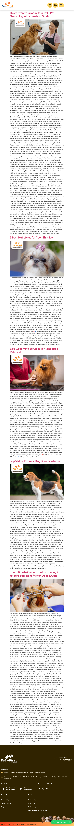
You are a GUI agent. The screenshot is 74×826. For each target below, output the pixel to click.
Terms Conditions (6, 803)
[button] (61, 822)
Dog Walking (31, 803)
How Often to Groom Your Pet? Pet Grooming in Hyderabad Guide (32, 14)
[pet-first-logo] (7, 5)
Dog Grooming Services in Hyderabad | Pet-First (35, 350)
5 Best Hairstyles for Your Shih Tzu (31, 237)
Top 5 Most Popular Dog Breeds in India (35, 461)
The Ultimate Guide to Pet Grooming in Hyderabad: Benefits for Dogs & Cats (34, 573)
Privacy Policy (5, 800)
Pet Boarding (32, 807)
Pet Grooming (32, 800)
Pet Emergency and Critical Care (37, 810)
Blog (2, 807)
